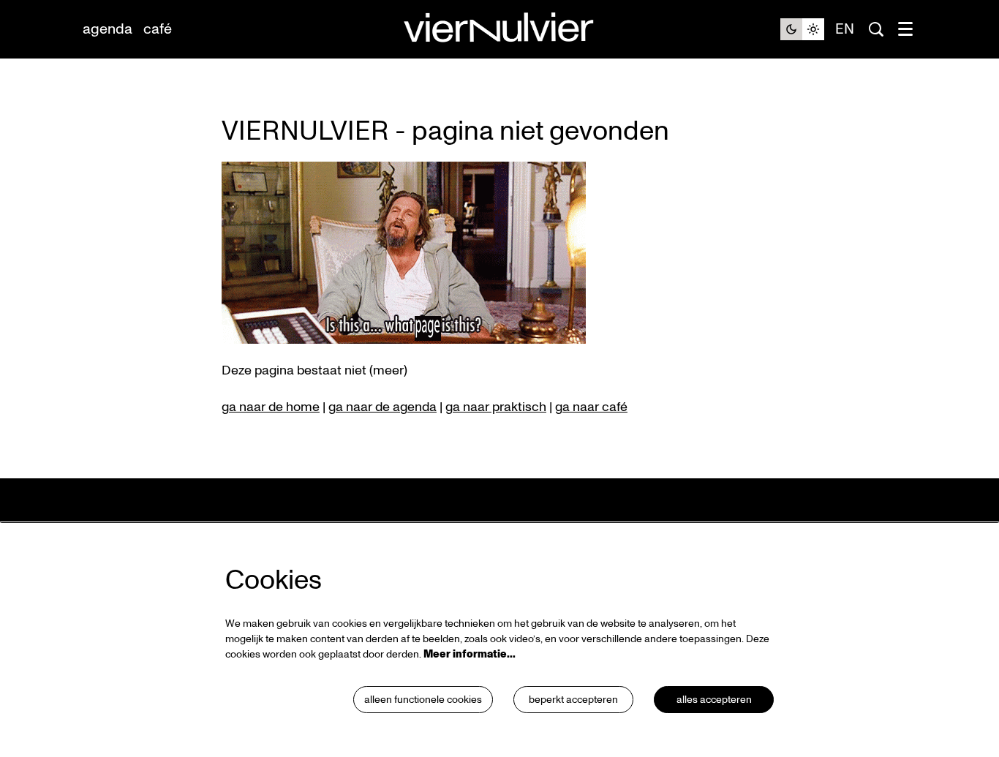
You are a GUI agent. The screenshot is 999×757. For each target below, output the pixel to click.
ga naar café (591, 407)
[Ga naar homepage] (499, 29)
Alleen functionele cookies (423, 700)
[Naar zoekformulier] (876, 29)
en (844, 29)
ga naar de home (271, 407)
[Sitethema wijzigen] (802, 29)
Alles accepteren (714, 700)
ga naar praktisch (495, 407)
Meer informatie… (469, 654)
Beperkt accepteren (573, 700)
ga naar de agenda (382, 407)
